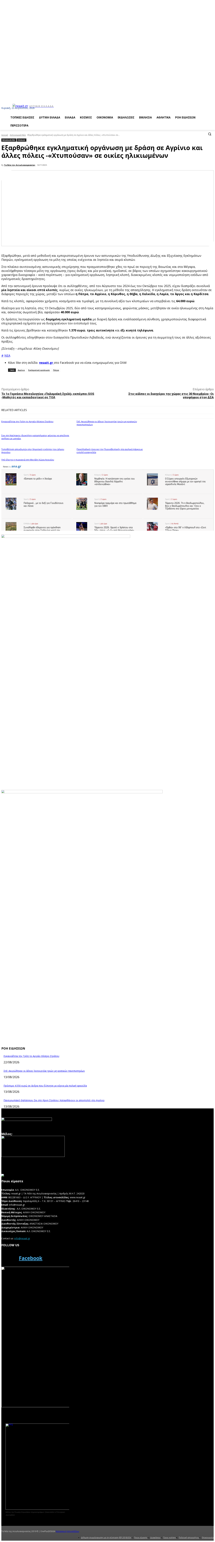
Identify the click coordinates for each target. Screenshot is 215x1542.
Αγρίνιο (21, 370)
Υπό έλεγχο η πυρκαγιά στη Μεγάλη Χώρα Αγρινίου (27, 459)
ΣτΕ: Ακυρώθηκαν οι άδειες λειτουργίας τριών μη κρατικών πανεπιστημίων (44, 1070)
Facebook (30, 1258)
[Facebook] (9, 1258)
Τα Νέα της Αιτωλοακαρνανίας (19, 165)
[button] (210, 134)
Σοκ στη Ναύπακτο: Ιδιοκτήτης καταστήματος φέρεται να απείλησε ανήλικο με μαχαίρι (35, 437)
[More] (76, 379)
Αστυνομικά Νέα (18, 135)
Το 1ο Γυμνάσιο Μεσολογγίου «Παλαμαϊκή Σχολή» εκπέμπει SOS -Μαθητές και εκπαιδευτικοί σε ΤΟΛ (47, 395)
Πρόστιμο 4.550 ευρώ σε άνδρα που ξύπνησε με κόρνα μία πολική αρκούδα (45, 1085)
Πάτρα (56, 370)
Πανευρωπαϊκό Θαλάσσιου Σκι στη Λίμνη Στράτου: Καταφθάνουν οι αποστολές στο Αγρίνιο (54, 1100)
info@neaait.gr (22, 1238)
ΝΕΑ (7, 355)
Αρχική (4, 135)
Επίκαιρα (21, 140)
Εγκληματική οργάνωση (39, 370)
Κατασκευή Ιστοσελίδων (67, 1531)
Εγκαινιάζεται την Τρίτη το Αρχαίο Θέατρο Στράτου (27, 421)
